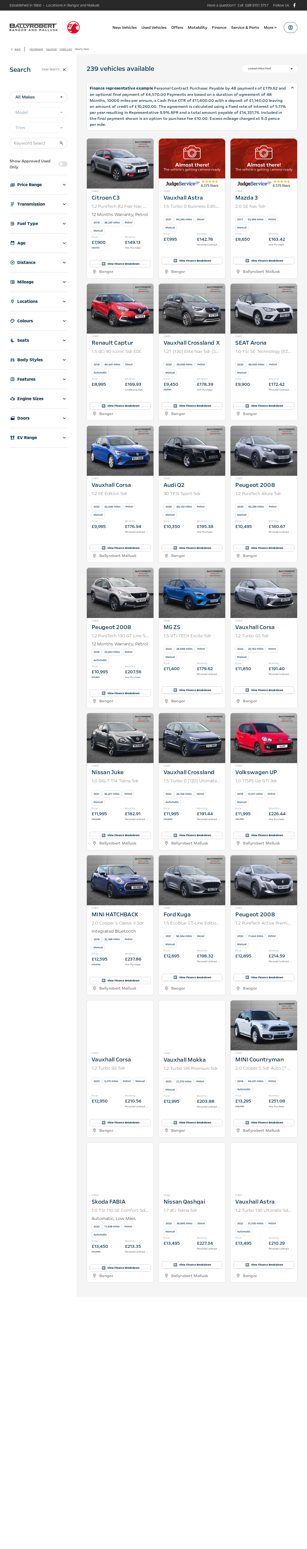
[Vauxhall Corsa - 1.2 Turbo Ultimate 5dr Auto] (263, 1440)
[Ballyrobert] (34, 27)
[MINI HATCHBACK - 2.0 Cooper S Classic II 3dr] (120, 862)
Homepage (36, 49)
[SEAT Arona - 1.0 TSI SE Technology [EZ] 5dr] (263, 291)
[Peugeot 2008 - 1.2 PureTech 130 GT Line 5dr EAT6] (120, 575)
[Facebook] (294, 5)
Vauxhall (51, 49)
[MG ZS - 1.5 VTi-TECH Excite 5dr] (192, 575)
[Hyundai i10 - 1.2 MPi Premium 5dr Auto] (120, 1295)
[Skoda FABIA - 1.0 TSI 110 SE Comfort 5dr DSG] (120, 1150)
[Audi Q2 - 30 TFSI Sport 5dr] (192, 433)
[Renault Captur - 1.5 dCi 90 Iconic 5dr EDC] (120, 291)
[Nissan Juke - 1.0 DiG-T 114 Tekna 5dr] (120, 720)
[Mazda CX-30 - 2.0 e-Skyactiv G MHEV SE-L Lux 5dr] (120, 1440)
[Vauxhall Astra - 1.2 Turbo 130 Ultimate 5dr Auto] (263, 1150)
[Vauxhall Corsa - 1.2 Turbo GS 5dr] (263, 575)
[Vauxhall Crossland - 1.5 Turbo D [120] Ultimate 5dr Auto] (192, 720)
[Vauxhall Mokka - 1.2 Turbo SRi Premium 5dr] (192, 1007)
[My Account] (290, 27)
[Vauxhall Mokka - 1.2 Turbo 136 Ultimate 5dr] (192, 1440)
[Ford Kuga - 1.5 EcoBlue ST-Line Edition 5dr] (192, 862)
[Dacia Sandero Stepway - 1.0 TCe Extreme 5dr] (263, 1295)
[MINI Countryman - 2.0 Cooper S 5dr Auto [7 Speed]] (263, 1007)
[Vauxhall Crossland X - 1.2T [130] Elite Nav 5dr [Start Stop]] (192, 291)
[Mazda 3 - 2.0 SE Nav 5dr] (263, 146)
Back (18, 49)
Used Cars (66, 49)
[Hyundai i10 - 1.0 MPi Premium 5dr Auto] (192, 1295)
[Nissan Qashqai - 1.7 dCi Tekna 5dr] (192, 1150)
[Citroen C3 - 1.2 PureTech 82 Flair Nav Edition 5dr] (120, 146)
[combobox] (38, 97)
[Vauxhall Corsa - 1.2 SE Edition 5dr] (120, 433)
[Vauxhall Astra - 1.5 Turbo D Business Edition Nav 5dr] (192, 146)
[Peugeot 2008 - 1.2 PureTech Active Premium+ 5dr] (263, 862)
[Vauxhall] (73, 27)
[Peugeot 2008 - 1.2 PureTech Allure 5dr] (263, 433)
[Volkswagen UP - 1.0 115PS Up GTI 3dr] (263, 720)
